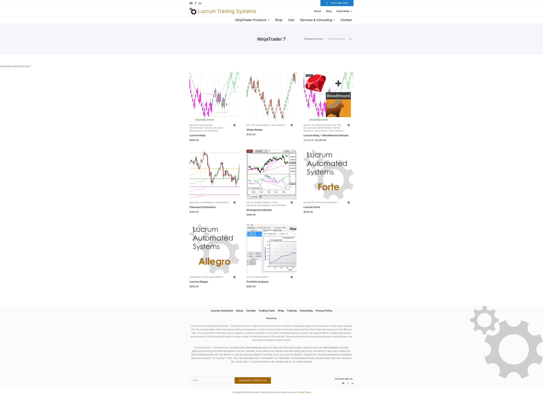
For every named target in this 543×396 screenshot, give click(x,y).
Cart (291, 20)
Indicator (218, 128)
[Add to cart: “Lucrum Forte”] (348, 203)
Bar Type (193, 125)
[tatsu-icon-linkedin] (200, 3)
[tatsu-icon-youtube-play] (191, 3)
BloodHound (205, 125)
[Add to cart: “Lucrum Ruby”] (234, 125)
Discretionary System (200, 128)
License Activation (222, 310)
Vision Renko (254, 129)
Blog (328, 11)
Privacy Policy (323, 310)
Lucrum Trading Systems (227, 11)
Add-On (307, 125)
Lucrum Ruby (197, 135)
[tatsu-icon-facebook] (196, 3)
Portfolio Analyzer (257, 281)
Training (292, 310)
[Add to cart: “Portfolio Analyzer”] (291, 277)
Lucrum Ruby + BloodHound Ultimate (326, 135)
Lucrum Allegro (198, 281)
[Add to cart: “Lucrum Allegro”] (234, 277)
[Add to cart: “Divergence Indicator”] (291, 203)
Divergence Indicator (259, 209)
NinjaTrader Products (250, 20)
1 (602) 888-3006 (339, 3)
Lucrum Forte (312, 207)
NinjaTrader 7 (196, 131)
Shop (278, 20)
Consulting (306, 310)
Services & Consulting (316, 20)
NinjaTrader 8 (211, 131)
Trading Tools (266, 310)
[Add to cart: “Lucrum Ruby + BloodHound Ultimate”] (348, 125)
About (317, 11)
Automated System (321, 125)
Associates (342, 11)
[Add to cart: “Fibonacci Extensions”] (234, 203)
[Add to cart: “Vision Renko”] (291, 125)
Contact (346, 20)
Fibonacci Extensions (202, 207)
